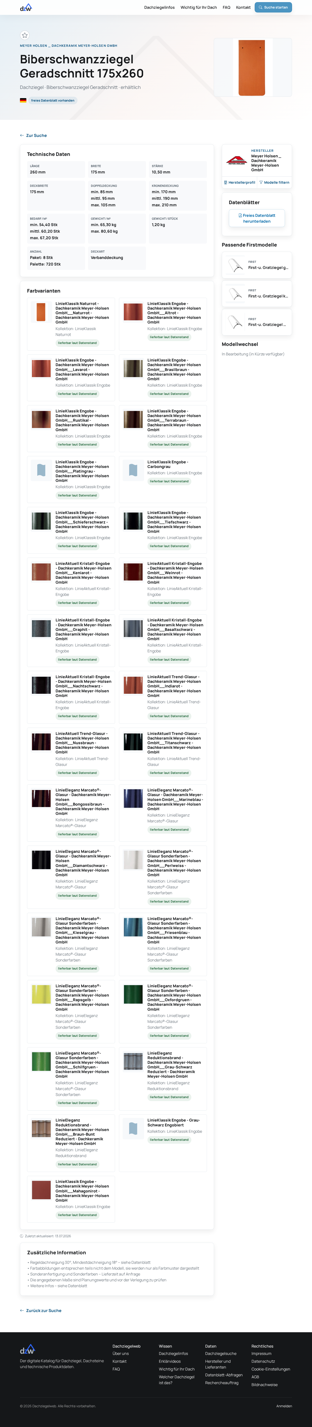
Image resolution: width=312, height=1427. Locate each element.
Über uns (121, 1353)
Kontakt (243, 7)
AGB (255, 1376)
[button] (71, 324)
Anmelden (284, 1406)
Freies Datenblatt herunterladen (258, 218)
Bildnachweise (265, 1384)
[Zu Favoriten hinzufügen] (24, 35)
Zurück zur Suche (43, 1310)
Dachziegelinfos (159, 7)
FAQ (226, 7)
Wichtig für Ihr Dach (199, 7)
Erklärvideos (170, 1361)
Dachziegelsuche (220, 1353)
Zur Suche (36, 135)
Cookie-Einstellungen (271, 1369)
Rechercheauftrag (221, 1382)
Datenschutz (263, 1361)
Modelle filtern (276, 182)
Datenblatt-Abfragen (224, 1375)
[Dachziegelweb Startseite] (26, 7)
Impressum (262, 1353)
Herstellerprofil (242, 182)
